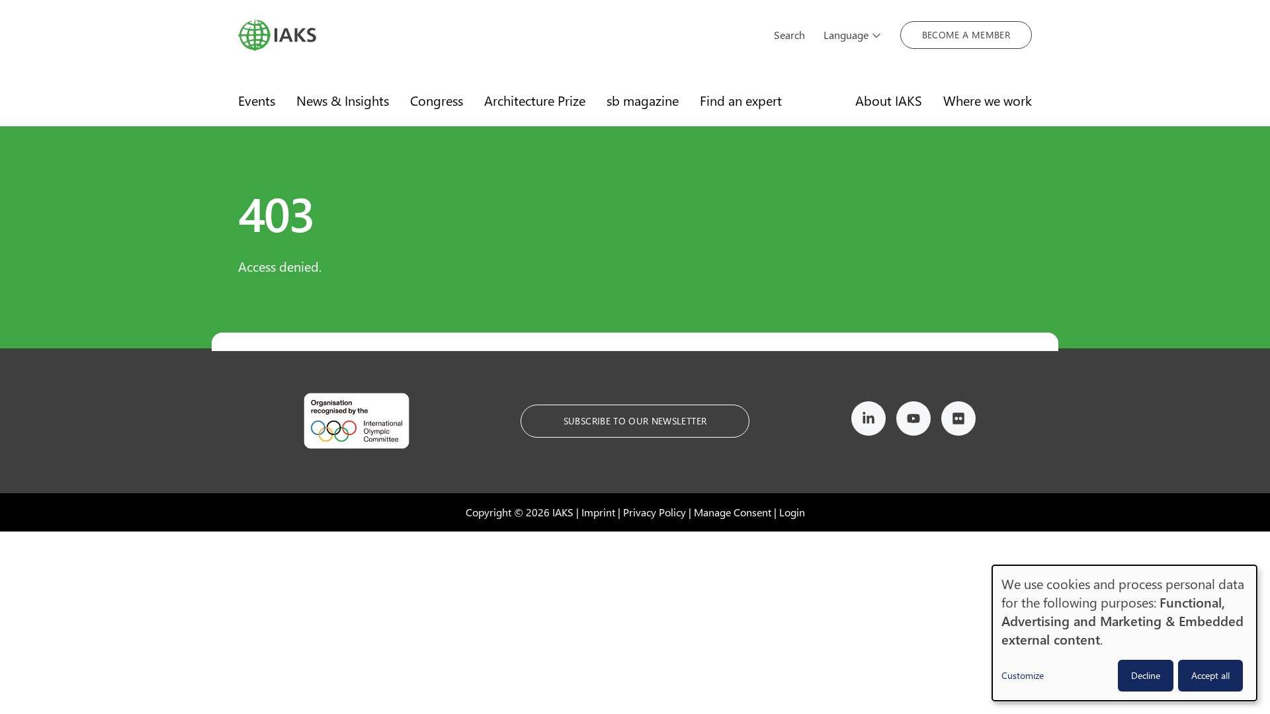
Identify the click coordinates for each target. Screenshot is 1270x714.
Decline (1145, 675)
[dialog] (1124, 633)
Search (789, 35)
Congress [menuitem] (436, 100)
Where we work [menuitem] (987, 100)
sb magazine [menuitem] (643, 100)
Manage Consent (732, 512)
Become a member (966, 34)
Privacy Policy (654, 512)
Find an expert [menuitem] (741, 100)
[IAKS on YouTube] (913, 420)
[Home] (496, 35)
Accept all (1210, 675)
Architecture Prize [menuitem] (534, 100)
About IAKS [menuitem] (888, 100)
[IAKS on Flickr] (958, 420)
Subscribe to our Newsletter (635, 421)
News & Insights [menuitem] (342, 100)
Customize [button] (1022, 675)
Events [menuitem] (256, 100)
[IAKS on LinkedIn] (868, 420)
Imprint (598, 512)
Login (792, 512)
